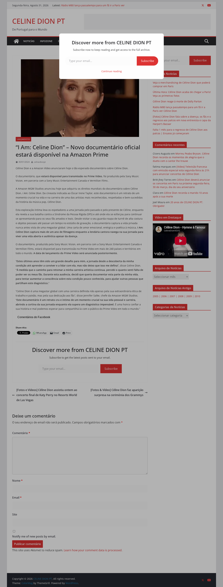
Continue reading (111, 71)
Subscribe (147, 61)
